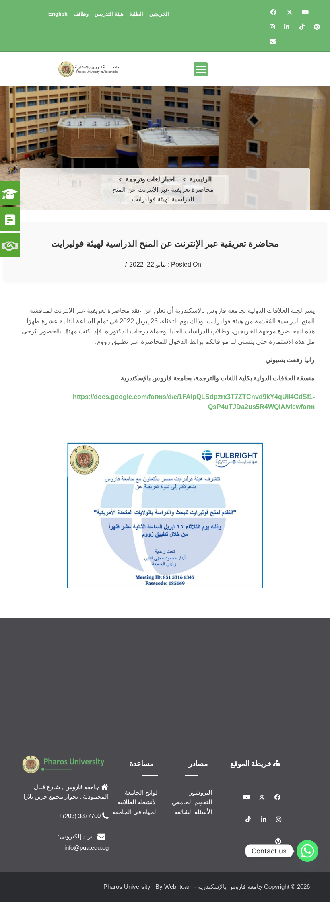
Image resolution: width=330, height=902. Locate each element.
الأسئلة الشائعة (193, 811)
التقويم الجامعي (192, 802)
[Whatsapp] (307, 851)
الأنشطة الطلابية (137, 802)
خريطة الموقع (251, 763)
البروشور (200, 792)
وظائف (81, 14)
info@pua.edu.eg (86, 847)
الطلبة (136, 14)
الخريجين (159, 14)
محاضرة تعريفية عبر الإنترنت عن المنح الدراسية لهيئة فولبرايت (165, 243)
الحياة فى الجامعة (135, 811)
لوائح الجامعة (141, 792)
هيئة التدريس (109, 14)
